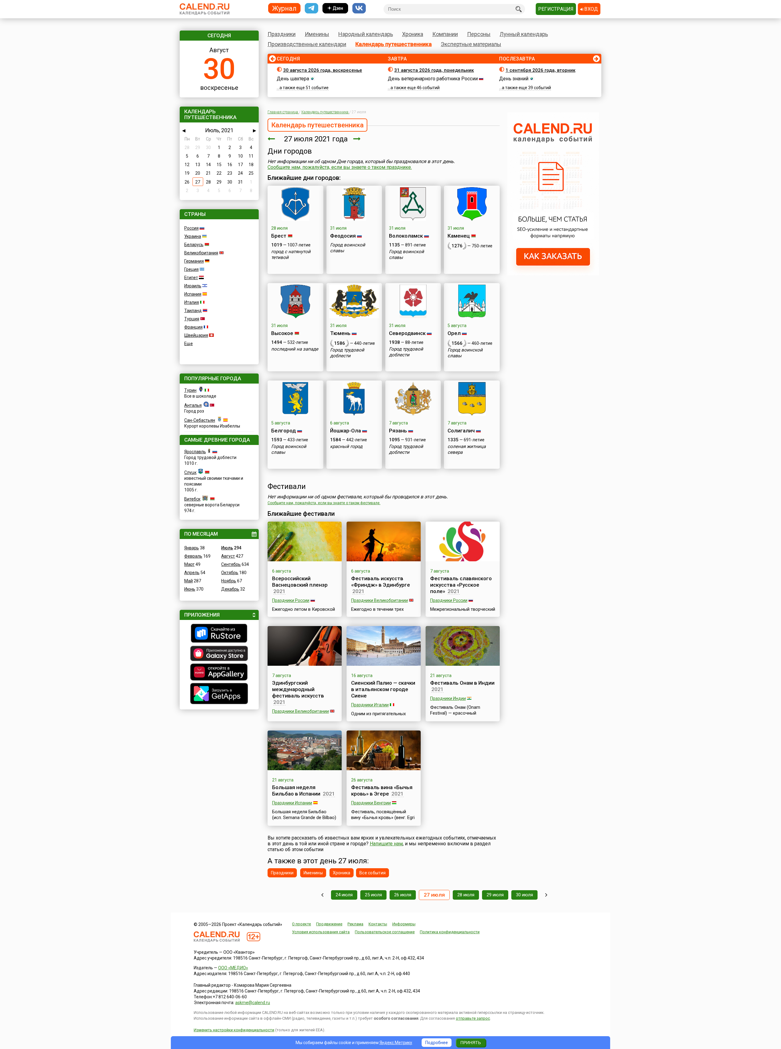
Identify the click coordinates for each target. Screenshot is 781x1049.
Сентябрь (231, 564)
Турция (191, 318)
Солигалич (461, 431)
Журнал (284, 8)
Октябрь (229, 572)
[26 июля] (271, 139)
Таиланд (193, 310)
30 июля (524, 895)
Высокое (282, 333)
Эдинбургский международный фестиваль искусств (298, 689)
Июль (227, 547)
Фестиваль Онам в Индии (462, 683)
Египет (191, 277)
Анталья (193, 405)
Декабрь (230, 589)
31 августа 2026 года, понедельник (434, 70)
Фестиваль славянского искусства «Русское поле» (461, 584)
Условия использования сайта (321, 932)
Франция (193, 327)
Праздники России (290, 600)
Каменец (459, 236)
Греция (191, 269)
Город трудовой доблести (347, 353)
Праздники (282, 34)
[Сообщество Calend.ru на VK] (359, 8)
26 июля (402, 895)
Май (188, 580)
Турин (190, 390)
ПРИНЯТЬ (470, 1042)
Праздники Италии (370, 704)
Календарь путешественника (393, 44)
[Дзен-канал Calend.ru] (335, 8)
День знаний (513, 79)
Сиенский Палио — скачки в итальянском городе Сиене (383, 689)
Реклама (355, 924)
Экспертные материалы (471, 44)
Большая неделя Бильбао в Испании (296, 790)
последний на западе (294, 349)
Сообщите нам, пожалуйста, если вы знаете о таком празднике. (340, 167)
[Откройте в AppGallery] (219, 672)
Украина (192, 236)
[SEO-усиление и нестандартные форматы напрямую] (553, 273)
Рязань (398, 431)
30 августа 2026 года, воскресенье (322, 70)
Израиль (192, 285)
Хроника (412, 34)
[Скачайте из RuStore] (219, 634)
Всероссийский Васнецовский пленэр (300, 581)
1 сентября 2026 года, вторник (540, 70)
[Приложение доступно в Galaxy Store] (219, 654)
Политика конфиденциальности (450, 932)
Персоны (479, 34)
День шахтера (293, 79)
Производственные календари (307, 44)
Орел (454, 333)
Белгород (283, 431)
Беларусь (193, 244)
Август (228, 556)
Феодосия (343, 236)
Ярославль (195, 451)
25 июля (373, 895)
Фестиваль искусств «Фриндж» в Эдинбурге (380, 581)
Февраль (193, 556)
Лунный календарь (524, 34)
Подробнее (436, 1042)
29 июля (495, 895)
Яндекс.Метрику (396, 1042)
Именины (317, 34)
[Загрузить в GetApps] (219, 694)
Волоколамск (406, 236)
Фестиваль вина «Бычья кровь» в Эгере (381, 790)
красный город (346, 446)
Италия (191, 302)
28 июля (465, 895)
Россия (191, 228)
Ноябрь (228, 580)
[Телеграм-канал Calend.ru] (311, 8)
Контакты (378, 924)
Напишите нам (386, 844)
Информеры (404, 924)
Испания (192, 294)
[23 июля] (322, 895)
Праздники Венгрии (371, 802)
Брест (278, 236)
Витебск (192, 499)
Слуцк (190, 472)
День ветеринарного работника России (433, 79)
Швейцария (196, 335)
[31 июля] (546, 895)
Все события (372, 872)
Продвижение (329, 924)
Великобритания (201, 252)
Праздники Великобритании (379, 600)
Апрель (192, 572)
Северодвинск (407, 333)
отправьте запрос (473, 1018)
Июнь (189, 589)
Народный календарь (365, 34)
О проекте (301, 924)
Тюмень (340, 333)
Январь (191, 547)
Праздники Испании (292, 802)
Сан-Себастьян (199, 420)
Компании (445, 34)
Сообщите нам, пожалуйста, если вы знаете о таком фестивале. (324, 503)
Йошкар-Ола (345, 431)
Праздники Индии (448, 698)
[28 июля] (357, 139)
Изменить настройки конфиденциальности (234, 1030)
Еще (188, 343)
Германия (194, 261)
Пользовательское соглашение (385, 932)
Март (189, 564)
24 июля (344, 895)
